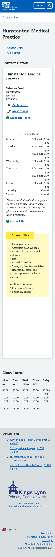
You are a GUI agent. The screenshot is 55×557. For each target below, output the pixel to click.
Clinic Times (13, 52)
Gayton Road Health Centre (26, 439)
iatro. (50, 544)
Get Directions (20, 105)
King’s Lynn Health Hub (27, 503)
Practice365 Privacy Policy (40, 537)
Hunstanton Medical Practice (26, 456)
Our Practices (11, 17)
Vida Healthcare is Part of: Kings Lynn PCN (27, 506)
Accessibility (47, 533)
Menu (39, 5)
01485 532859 (20, 111)
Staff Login (47, 540)
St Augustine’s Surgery (22, 448)
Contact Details (15, 47)
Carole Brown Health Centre (26, 465)
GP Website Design (34, 544)
